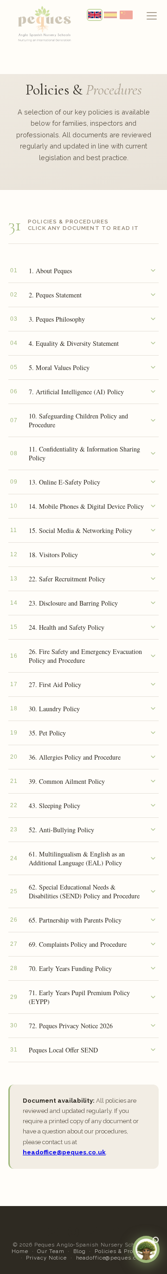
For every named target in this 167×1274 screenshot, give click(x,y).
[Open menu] (152, 15)
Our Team (50, 1251)
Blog (79, 1251)
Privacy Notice (46, 1257)
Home (20, 1251)
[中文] (126, 15)
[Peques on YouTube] (52, 1232)
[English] (94, 15)
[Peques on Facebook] (114, 1232)
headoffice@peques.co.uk (64, 1152)
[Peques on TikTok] (93, 1232)
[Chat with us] (146, 1249)
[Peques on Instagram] (73, 1232)
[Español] (110, 15)
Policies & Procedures (125, 1251)
